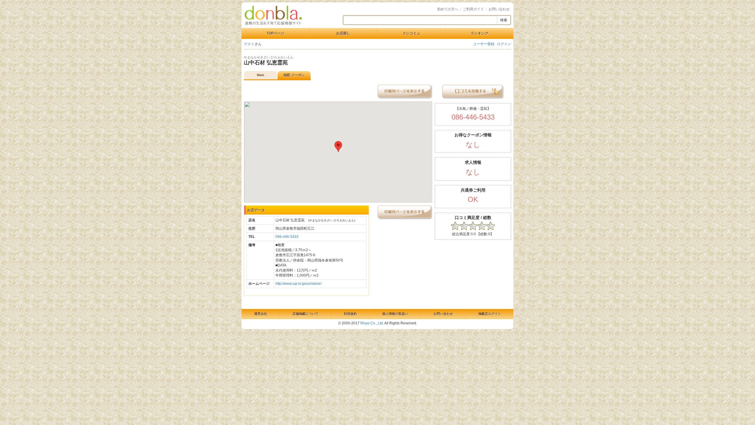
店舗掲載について (306, 314)
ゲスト (249, 44)
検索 (503, 20)
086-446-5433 (286, 237)
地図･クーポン (294, 75)
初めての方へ (447, 9)
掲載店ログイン (489, 314)
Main (260, 75)
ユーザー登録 (483, 44)
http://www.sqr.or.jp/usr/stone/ (298, 284)
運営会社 (260, 314)
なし (473, 144)
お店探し (343, 33)
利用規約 (350, 314)
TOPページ (275, 33)
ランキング (479, 33)
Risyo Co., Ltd (371, 323)
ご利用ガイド (473, 9)
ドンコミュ (411, 33)
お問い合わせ (499, 9)
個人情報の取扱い (395, 314)
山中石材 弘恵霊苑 (266, 63)
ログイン (504, 44)
